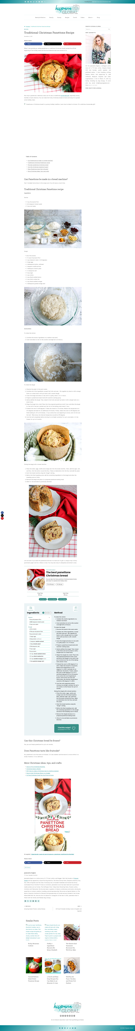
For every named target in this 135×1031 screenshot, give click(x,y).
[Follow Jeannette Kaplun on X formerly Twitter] (28, 901)
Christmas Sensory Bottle (33, 769)
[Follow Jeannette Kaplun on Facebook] (25, 901)
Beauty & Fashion (40, 17)
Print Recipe (50, 584)
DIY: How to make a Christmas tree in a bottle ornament (42, 771)
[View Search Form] (45, 2)
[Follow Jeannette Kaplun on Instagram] (30, 901)
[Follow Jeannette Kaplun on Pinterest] (36, 901)
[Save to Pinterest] (2, 518)
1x (43, 612)
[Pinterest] (31, 2)
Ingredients (30, 610)
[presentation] (34, 932)
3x (48, 612)
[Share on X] (2, 515)
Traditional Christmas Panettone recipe (39, 162)
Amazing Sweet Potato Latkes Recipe (34, 908)
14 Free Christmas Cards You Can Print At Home (40, 775)
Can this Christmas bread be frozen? (38, 167)
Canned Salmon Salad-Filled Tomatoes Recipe (33, 979)
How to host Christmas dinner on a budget (38, 773)
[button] (49, 617)
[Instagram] (28, 2)
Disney (59, 17)
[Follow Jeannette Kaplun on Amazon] (38, 901)
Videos (82, 17)
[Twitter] (36, 2)
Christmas (27, 867)
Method (76, 610)
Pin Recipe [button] (59, 584)
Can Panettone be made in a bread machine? (40, 160)
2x (45, 612)
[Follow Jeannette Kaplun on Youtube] (33, 901)
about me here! (93, 85)
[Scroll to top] (132, 1025)
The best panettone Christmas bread (38, 165)
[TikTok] (34, 2)
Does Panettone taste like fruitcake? (38, 169)
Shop (98, 17)
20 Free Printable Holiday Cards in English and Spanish (69, 909)
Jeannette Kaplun (30, 873)
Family (51, 17)
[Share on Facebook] (2, 512)
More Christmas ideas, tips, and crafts (38, 171)
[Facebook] (25, 2)
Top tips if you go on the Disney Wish (101, 1)
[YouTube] (39, 2)
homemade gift (65, 95)
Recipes (67, 17)
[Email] (42, 2)
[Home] (24, 26)
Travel (75, 17)
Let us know (61, 729)
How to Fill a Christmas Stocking (35, 766)
